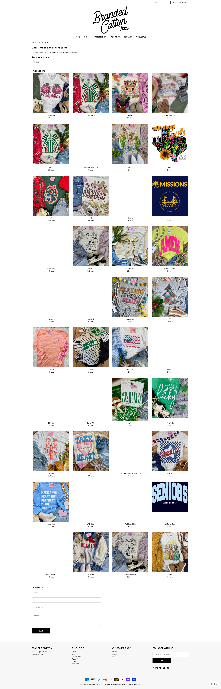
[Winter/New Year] (130, 552)
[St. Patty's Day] (170, 398)
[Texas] (91, 451)
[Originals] (91, 347)
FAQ (113, 656)
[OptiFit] (51, 347)
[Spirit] (130, 399)
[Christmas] (130, 93)
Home (77, 37)
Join (179, 2)
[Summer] (51, 451)
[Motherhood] (130, 297)
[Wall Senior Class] (170, 497)
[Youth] (170, 552)
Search (114, 652)
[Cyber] (51, 144)
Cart (186, 2)
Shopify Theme (110, 684)
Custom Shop (99, 37)
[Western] (91, 552)
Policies (114, 654)
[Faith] (51, 196)
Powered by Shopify (134, 684)
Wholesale (141, 37)
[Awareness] (51, 93)
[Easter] (130, 144)
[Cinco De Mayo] (170, 93)
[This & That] (170, 451)
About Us (115, 37)
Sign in (174, 2)
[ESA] (170, 144)
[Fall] (91, 196)
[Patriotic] (130, 347)
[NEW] (170, 297)
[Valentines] (51, 502)
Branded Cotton (97, 684)
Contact (128, 37)
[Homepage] (130, 246)
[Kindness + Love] (170, 246)
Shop (86, 37)
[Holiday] (91, 246)
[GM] (170, 196)
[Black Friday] (91, 93)
